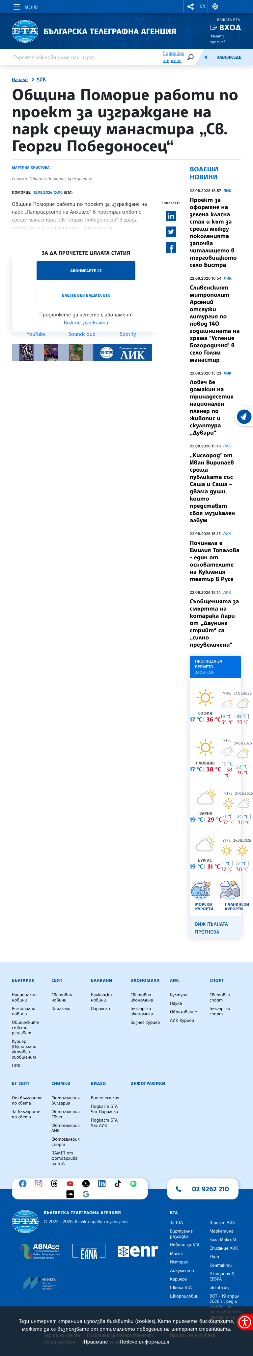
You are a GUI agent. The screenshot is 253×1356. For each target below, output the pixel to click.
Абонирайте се (86, 270)
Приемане (96, 1341)
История (179, 1262)
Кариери (178, 1279)
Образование (183, 1012)
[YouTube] (72, 1183)
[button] (191, 6)
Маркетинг (221, 1231)
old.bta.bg (219, 1287)
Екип (214, 1256)
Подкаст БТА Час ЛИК (104, 1123)
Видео (98, 1083)
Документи (182, 1270)
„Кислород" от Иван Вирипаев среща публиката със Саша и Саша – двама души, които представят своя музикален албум (212, 488)
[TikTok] (119, 1183)
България (23, 980)
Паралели (60, 1008)
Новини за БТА (185, 1245)
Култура (178, 995)
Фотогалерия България (65, 1100)
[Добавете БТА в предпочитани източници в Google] (88, 1194)
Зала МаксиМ (223, 1239)
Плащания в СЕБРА (222, 1276)
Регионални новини (23, 1011)
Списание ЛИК (224, 1248)
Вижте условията (86, 322)
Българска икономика (141, 1011)
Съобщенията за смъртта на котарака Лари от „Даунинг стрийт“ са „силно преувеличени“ (214, 623)
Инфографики (147, 1083)
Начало (20, 79)
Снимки (60, 1083)
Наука (176, 1003)
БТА (174, 1213)
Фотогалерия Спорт (65, 1142)
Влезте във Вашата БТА (86, 295)
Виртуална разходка (181, 1234)
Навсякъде (228, 57)
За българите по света (26, 1114)
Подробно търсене (173, 57)
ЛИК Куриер (182, 1020)
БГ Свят (21, 1083)
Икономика (145, 980)
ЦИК (16, 1065)
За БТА (176, 1222)
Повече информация (144, 1341)
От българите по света (27, 1100)
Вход (230, 27)
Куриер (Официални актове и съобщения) (24, 1049)
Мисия (176, 1253)
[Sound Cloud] (72, 1194)
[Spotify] (135, 1183)
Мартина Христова (31, 167)
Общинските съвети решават (25, 1028)
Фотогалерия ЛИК (65, 1128)
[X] (88, 1183)
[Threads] (56, 1183)
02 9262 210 (210, 1189)
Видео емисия (105, 1098)
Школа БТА (181, 1287)
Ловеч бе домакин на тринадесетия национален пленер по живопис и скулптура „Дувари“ (212, 407)
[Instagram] (40, 1183)
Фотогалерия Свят (65, 1114)
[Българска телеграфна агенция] (25, 1221)
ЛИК (41, 79)
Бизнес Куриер (145, 1022)
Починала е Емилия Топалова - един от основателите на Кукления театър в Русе (214, 561)
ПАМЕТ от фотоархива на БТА (64, 1158)
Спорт (217, 980)
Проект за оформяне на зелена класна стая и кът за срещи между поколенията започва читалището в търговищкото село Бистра (213, 232)
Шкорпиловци (184, 1296)
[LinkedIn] (103, 1183)
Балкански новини (101, 997)
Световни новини (61, 997)
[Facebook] (24, 1183)
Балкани (101, 980)
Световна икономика (141, 997)
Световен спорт (220, 997)
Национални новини (24, 997)
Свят (57, 980)
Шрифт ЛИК (222, 1222)
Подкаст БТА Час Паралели (104, 1109)
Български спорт (220, 1011)
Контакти (221, 1265)
